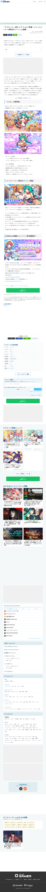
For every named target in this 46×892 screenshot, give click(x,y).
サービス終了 (32, 718)
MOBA (26, 691)
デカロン (8, 622)
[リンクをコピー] (20, 35)
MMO (16, 740)
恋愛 (15, 724)
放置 (23, 738)
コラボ (30, 448)
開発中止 (27, 718)
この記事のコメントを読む (23, 54)
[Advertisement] (23, 12)
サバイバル (19, 729)
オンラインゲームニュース (11, 23)
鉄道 (31, 729)
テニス (21, 696)
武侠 (40, 729)
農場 (34, 729)
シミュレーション (9, 689)
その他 (38, 709)
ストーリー (27, 725)
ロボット (15, 727)
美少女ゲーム (31, 824)
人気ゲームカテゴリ (9, 643)
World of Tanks (9, 627)
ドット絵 (22, 724)
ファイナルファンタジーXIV (12, 611)
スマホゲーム (9, 663)
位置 (26, 738)
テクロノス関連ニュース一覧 (23, 473)
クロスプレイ (23, 740)
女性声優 (22, 725)
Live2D (11, 742)
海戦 (6, 731)
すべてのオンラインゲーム (12, 646)
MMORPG (7, 681)
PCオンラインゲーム (10, 656)
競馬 (29, 696)
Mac (10, 660)
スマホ (35, 608)
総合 (10, 608)
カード (6, 701)
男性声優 (17, 725)
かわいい (11, 724)
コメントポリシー (32, 381)
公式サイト (12, 368)
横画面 (36, 738)
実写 (31, 725)
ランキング (8, 658)
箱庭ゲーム (20, 824)
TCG (14, 701)
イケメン (14, 729)
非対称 (15, 738)
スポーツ (7, 695)
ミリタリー (20, 727)
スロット (11, 703)
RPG (11, 349)
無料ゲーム (7, 822)
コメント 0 (41, 32)
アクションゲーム (30, 822)
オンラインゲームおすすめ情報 (15, 817)
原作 (31, 724)
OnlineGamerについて (10, 879)
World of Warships (10, 624)
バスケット (25, 696)
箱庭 (23, 691)
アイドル (6, 729)
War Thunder (9, 635)
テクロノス (18, 40)
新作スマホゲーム (14, 666)
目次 (6, 49)
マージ (12, 740)
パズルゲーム (18, 827)
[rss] (25, 788)
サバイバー (34, 740)
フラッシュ (7, 742)
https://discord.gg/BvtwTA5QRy (12, 277)
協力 (36, 736)
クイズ (34, 709)
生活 (37, 729)
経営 (8, 691)
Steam (7, 660)
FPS (12, 686)
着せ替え (19, 709)
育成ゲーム (25, 824)
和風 (23, 729)
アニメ (18, 724)
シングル (19, 738)
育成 (20, 691)
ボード (17, 701)
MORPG (11, 681)
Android (10, 668)
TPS (15, 686)
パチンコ (37, 701)
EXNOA (11, 365)
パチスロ (6, 703)
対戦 (33, 736)
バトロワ (39, 740)
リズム (6, 709)
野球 (10, 696)
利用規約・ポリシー (19, 879)
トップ (4, 23)
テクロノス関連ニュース (12, 428)
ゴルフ (13, 696)
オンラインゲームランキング (12, 605)
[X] (21, 788)
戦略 (6, 691)
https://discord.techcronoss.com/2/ (13, 281)
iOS (6, 668)
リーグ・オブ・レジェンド (12, 630)
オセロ (33, 701)
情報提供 (30, 879)
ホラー (36, 727)
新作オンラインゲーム (15, 658)
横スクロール (21, 736)
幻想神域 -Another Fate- (11, 619)
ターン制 (11, 738)
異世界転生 (27, 729)
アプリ (6, 736)
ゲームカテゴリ (8, 714)
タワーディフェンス (14, 691)
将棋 (30, 701)
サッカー (6, 696)
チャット (30, 709)
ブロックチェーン (8, 725)
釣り (32, 696)
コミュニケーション (12, 709)
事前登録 (17, 718)
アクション (7, 684)
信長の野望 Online (10, 616)
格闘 (22, 686)
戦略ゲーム (14, 824)
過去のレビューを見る (36, 395)
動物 (10, 729)
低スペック (15, 736)
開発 (21, 718)
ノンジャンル (8, 707)
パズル (21, 701)
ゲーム (34, 1)
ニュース (40, 1)
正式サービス (12, 356)
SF (11, 727)
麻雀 (24, 701)
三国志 (30, 727)
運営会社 (38, 879)
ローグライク (7, 740)
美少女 (11, 351)
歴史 (24, 727)
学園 (33, 727)
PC (10, 363)
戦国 (27, 727)
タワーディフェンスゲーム (10, 827)
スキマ (29, 738)
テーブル (7, 700)
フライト (18, 686)
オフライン (29, 740)
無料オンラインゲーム (11, 652)
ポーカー (10, 701)
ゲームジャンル (8, 676)
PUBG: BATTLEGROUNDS (12, 633)
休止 (23, 718)
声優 (13, 725)
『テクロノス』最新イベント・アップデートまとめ (15, 285)
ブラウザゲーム (9, 671)
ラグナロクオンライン (11, 613)
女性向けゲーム (31, 827)
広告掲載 (34, 879)
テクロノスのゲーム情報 (23, 374)
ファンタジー (7, 727)
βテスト (12, 718)
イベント (5, 305)
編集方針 (25, 879)
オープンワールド (28, 736)
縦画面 (33, 738)
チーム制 (6, 738)
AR (18, 740)
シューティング (8, 686)
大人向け (34, 724)
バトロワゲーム (8, 824)
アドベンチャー (25, 709)
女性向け (27, 724)
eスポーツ (7, 724)
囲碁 (27, 701)
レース (17, 696)
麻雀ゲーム (25, 827)
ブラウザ (11, 354)
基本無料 (11, 361)
